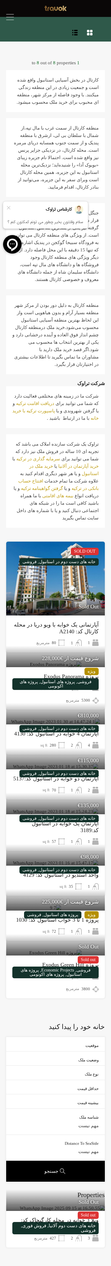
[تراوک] (55, 9)
